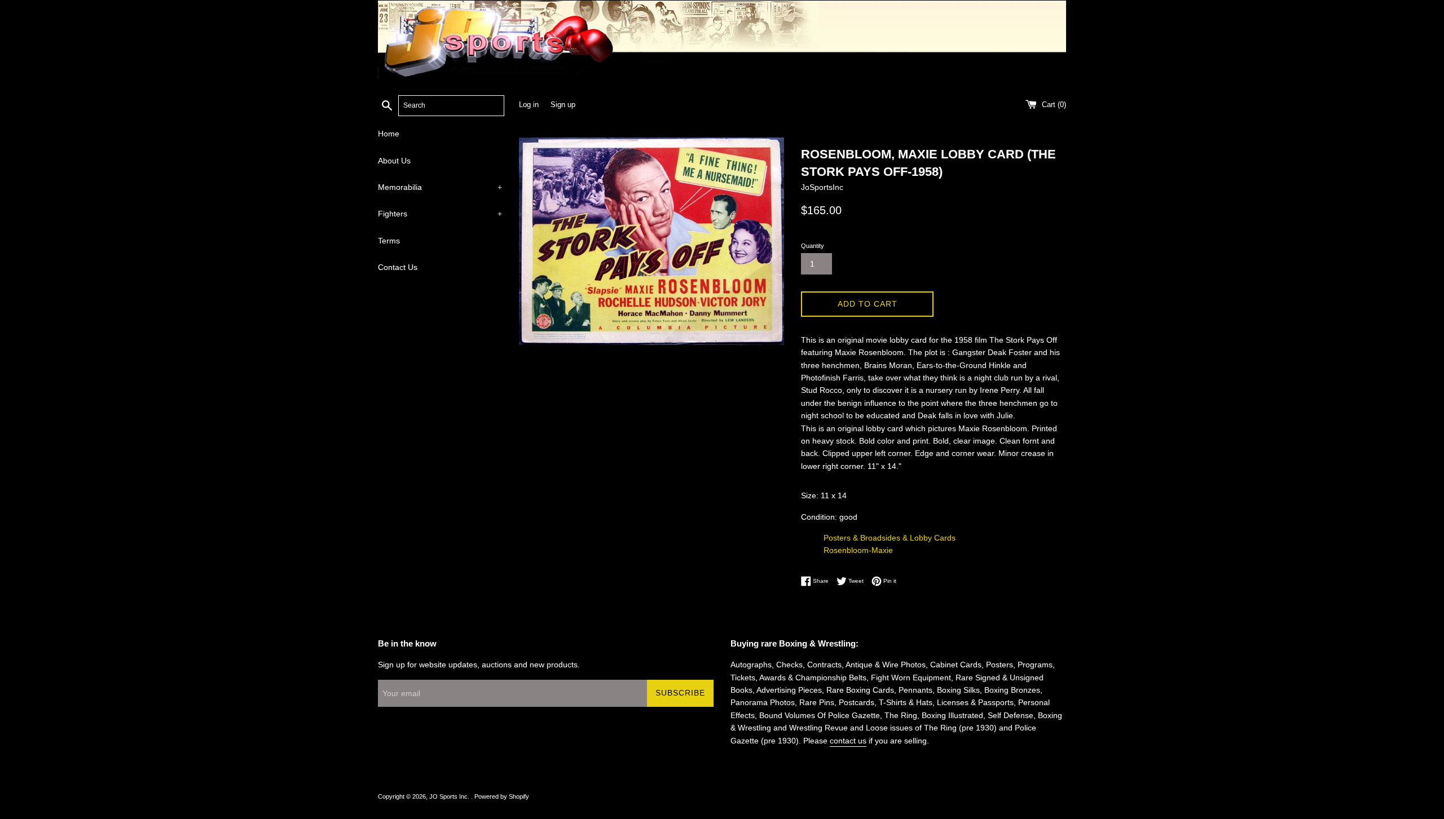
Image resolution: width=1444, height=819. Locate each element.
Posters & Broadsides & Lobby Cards (890, 537)
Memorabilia (440, 187)
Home (388, 133)
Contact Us (397, 267)
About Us (394, 160)
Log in (529, 105)
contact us (848, 740)
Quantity (812, 245)
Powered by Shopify (501, 796)
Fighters (440, 213)
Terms (389, 240)
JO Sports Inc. (450, 796)
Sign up (563, 105)
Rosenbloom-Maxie (858, 550)
